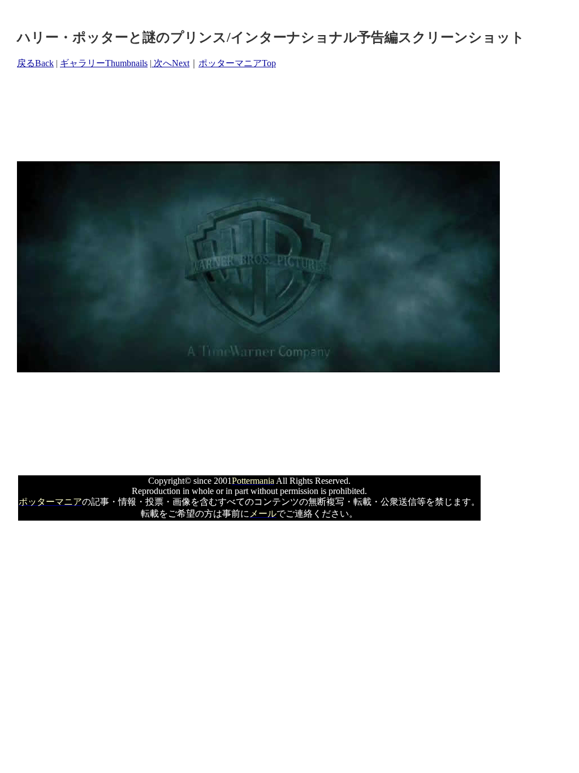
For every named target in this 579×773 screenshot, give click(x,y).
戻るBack (35, 63)
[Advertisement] (223, 115)
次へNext (170, 63)
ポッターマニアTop (237, 63)
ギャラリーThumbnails (104, 63)
